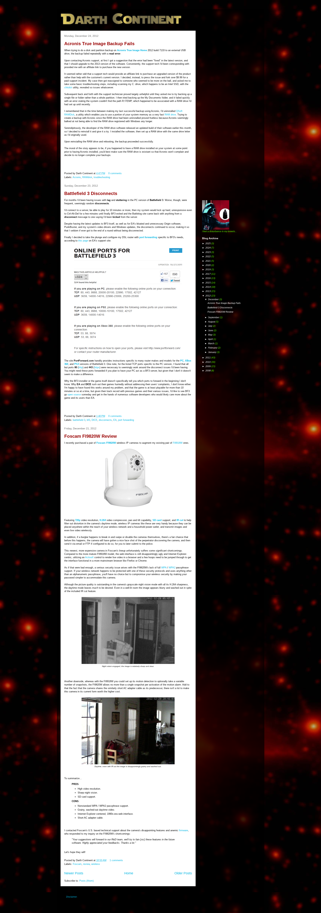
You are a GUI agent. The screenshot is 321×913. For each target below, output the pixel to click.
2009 (208, 366)
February (213, 347)
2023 (208, 252)
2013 (208, 291)
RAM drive (170, 114)
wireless (95, 864)
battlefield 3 (79, 420)
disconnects (105, 420)
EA (115, 420)
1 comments (116, 860)
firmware (183, 830)
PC (182, 360)
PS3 (76, 364)
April (210, 339)
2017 (208, 274)
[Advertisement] (230, 56)
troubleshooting (102, 177)
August (212, 321)
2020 (208, 265)
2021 (208, 261)
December (213, 299)
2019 (208, 269)
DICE (94, 420)
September (214, 317)
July (210, 326)
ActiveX (89, 557)
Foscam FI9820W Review (90, 436)
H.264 (103, 520)
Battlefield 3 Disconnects (90, 193)
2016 (208, 278)
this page (83, 240)
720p (77, 520)
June (211, 330)
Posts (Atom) (86, 880)
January (212, 352)
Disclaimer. (71, 897)
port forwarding (126, 420)
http (81, 367)
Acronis (77, 177)
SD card (157, 520)
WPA (163, 567)
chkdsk (68, 87)
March (211, 343)
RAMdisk (87, 177)
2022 (208, 256)
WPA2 (172, 567)
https (97, 367)
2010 (208, 362)
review (86, 864)
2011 (208, 357)
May (210, 334)
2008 (208, 370)
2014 (208, 287)
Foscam (77, 864)
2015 (208, 282)
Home (128, 873)
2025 (208, 243)
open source (74, 394)
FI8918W (177, 442)
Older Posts (183, 873)
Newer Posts (73, 873)
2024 (208, 247)
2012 (208, 295)
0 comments (115, 173)
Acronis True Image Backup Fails (99, 43)
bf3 (88, 420)
